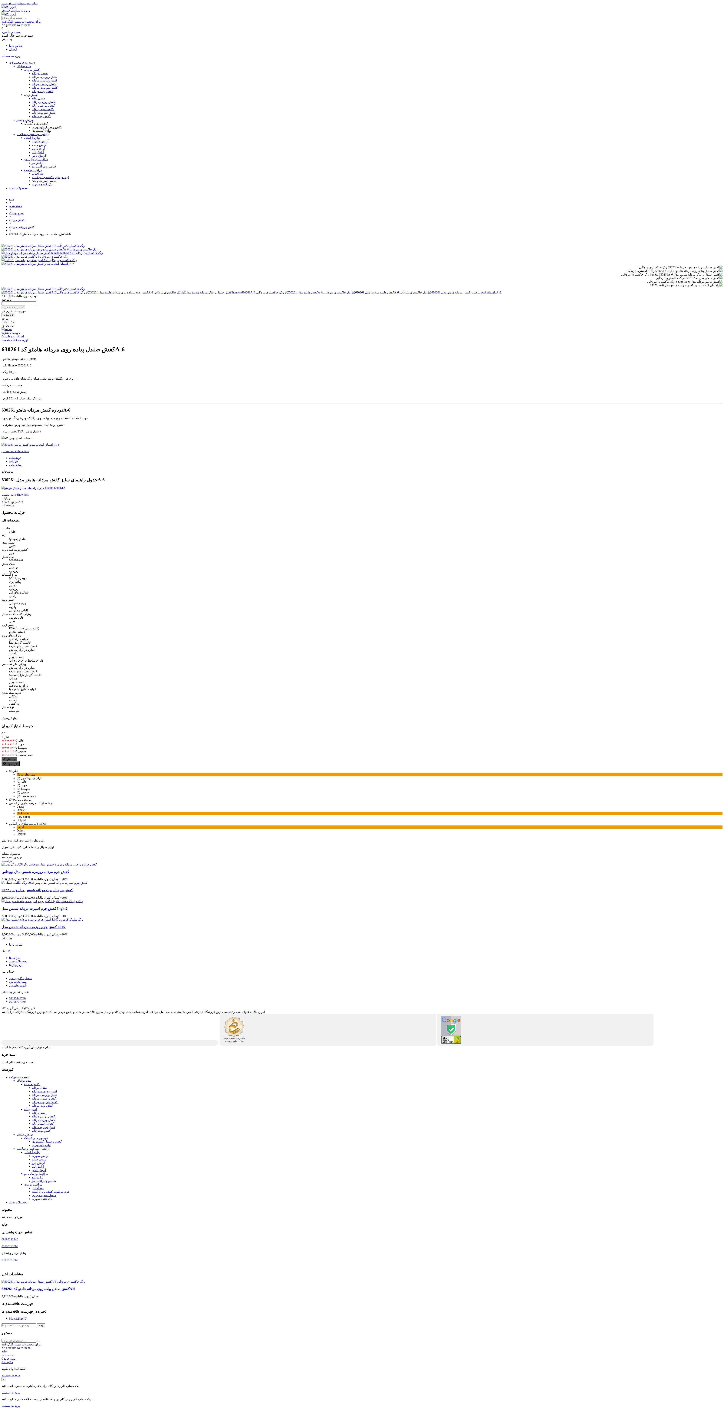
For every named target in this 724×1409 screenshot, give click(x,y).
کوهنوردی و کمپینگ (36, 123)
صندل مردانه (40, 73)
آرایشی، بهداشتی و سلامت (33, 134)
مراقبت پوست (33, 170)
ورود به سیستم (11, 1375)
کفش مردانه (32, 69)
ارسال (13, 49)
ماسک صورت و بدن (44, 180)
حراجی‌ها (7, 860)
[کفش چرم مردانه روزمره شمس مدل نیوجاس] (49, 864)
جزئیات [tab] (13, 461)
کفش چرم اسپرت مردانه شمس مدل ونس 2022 (37, 890)
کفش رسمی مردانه (44, 84)
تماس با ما (15, 45)
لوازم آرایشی (32, 137)
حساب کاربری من (20, 978)
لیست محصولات (19, 1077)
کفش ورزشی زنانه (43, 105)
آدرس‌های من (17, 985)
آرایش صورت (40, 141)
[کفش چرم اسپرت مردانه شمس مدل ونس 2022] (44, 882)
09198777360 (17, 1001)
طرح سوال (12, 764)
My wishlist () (18, 1318)
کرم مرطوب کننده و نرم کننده (50, 177)
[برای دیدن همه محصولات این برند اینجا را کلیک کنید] (7, 329)
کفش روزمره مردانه (44, 76)
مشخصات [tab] (15, 465)
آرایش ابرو (38, 148)
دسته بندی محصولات (22, 62)
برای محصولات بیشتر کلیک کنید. (21, 21)
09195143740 (17, 998)
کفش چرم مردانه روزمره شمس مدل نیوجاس (35, 872)
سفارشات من (17, 981)
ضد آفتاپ (38, 1188)
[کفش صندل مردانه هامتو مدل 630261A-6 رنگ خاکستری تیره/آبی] (43, 245)
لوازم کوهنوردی (41, 130)
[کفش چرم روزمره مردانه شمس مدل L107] (42, 919)
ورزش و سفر (25, 119)
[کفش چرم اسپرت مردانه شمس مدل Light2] (42, 901)
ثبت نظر (11, 759)
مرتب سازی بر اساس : (23, 803)
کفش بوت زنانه (41, 116)
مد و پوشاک (24, 66)
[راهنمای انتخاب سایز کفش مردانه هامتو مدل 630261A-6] (38, 263)
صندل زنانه (38, 98)
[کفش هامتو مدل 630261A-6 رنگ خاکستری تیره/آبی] (35, 256)
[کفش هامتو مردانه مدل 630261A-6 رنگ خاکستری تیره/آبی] (39, 260)
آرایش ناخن (39, 155)
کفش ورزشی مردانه (44, 80)
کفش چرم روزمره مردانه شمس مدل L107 (34, 927)
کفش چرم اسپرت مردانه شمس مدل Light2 (34, 909)
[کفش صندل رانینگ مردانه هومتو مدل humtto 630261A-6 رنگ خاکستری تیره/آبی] (52, 253)
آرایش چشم (39, 145)
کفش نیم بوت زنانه (43, 112)
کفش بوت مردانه (42, 91)
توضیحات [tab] (15, 457)
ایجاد (41, 1325)
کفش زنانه (30, 94)
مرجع (14, 501)
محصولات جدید (18, 188)
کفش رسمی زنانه (43, 109)
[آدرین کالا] (9, 6)
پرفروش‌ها (15, 965)
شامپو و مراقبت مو (44, 166)
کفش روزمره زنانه (43, 102)
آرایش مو (37, 162)
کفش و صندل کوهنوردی (47, 127)
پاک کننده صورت (42, 184)
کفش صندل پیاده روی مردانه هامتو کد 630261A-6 (38, 1289)
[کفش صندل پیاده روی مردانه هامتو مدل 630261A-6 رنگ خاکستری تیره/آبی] (49, 249)
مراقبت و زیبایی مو (36, 159)
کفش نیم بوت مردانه (45, 87)
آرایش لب (38, 152)
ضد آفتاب (38, 173)
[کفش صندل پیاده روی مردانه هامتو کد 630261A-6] (43, 288)
